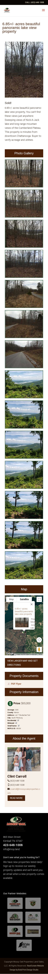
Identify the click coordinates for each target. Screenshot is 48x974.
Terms (40, 654)
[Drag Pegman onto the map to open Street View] (39, 649)
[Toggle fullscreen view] (39, 599)
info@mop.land (11, 849)
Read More (16, 798)
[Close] (31, 604)
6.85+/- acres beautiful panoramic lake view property (24, 611)
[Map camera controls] (39, 640)
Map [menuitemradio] (11, 599)
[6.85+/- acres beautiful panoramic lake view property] (24, 186)
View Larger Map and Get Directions (22, 662)
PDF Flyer (16, 684)
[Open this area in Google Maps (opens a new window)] (9, 653)
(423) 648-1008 (37, 2)
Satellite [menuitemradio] (24, 599)
